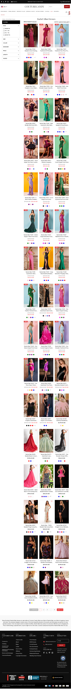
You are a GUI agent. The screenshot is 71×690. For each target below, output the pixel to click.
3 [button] (47, 609)
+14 (50, 532)
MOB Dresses (33, 642)
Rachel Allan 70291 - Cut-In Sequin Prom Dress (46, 198)
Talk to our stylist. (38, 1)
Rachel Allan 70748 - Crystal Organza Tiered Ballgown (46, 347)
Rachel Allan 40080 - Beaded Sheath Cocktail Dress (46, 491)
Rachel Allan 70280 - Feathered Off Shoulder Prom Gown (46, 50)
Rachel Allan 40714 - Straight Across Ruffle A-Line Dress (30, 561)
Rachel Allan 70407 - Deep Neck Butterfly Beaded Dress (46, 273)
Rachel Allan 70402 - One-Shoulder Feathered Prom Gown (62, 347)
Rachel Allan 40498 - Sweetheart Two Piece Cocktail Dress (46, 384)
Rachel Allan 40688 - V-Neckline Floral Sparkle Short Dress (46, 561)
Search (67, 6)
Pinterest (5, 1)
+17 (50, 496)
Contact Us (4, 641)
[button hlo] (27, 57)
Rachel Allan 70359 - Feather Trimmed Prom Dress (31, 310)
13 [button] (54, 609)
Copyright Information (21, 655)
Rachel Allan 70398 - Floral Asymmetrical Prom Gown (61, 198)
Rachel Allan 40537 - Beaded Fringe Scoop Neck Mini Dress (31, 526)
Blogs (17, 644)
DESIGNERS (56, 11)
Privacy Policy (19, 653)
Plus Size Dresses (34, 646)
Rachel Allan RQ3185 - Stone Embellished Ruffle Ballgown (31, 597)
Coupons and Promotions (5, 646)
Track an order (19, 639)
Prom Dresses (4, 11)
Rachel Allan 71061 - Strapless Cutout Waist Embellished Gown (31, 87)
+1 (34, 57)
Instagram (8, 1)
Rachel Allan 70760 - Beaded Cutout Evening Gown (31, 50)
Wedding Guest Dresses (35, 655)
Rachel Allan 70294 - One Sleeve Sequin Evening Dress (61, 310)
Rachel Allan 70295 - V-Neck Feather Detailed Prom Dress (31, 198)
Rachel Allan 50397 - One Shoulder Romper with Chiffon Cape (61, 455)
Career (17, 646)
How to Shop (19, 648)
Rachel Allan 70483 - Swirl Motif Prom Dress (61, 87)
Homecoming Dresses (35, 651)
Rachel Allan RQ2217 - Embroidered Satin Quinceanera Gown (61, 597)
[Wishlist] (68, 12)
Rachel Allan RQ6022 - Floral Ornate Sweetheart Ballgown (61, 561)
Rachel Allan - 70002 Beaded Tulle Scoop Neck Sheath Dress (46, 526)
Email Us (15, 1)
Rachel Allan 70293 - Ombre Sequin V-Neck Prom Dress (31, 235)
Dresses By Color (21, 11)
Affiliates (18, 651)
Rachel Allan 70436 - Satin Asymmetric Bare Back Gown (46, 124)
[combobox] (59, 6)
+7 (34, 532)
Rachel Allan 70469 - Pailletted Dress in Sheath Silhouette (61, 236)
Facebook (1, 1)
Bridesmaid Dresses (34, 653)
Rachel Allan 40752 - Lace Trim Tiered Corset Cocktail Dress (46, 597)
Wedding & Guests (30, 11)
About (17, 642)
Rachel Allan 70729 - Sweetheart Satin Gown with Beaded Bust (46, 310)
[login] (66, 12)
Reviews (3, 14)
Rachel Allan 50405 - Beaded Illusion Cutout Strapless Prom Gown (31, 455)
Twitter (3, 1)
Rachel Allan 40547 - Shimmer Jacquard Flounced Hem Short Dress (46, 161)
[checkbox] (12, 28)
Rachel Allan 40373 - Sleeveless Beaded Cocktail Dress (62, 384)
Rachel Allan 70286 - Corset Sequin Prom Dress (62, 161)
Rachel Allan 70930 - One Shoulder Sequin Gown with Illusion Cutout (46, 87)
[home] (34, 6)
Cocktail (47, 11)
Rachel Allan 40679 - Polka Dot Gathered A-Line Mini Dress (62, 491)
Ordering (4, 643)
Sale (52, 11)
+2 (34, 425)
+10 (66, 94)
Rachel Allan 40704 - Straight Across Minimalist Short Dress (61, 526)
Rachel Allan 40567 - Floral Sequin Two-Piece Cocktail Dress (31, 161)
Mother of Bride (40, 11)
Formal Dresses (11, 11)
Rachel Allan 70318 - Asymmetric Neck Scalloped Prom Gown (30, 273)
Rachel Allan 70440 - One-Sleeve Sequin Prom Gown (31, 347)
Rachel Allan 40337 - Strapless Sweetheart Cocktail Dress (30, 420)
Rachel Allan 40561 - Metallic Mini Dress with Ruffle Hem (31, 124)
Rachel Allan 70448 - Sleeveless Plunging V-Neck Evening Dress (62, 273)
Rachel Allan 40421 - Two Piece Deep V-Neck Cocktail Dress (31, 384)
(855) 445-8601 (66, 1)
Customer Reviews (6, 655)
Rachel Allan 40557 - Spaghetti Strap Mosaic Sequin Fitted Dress (62, 124)
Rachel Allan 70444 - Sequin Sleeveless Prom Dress (46, 236)
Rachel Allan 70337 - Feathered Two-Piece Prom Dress (62, 50)
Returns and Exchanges (7, 653)
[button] (33, 609)
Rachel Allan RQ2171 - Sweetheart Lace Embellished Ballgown (46, 455)
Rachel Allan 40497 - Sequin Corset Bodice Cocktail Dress (46, 420)
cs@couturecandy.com (50, 641)
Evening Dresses (33, 648)
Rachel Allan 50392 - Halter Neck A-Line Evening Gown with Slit (31, 491)
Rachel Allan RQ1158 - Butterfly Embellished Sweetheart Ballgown (61, 420)
